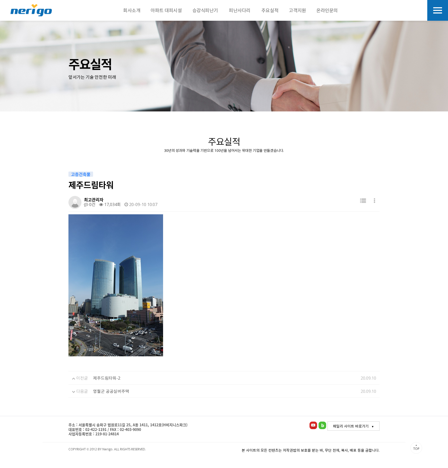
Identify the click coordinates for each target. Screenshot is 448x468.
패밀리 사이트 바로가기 (351, 426)
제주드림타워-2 (106, 378)
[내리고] (31, 10)
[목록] (363, 200)
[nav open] (437, 10)
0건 (91, 204)
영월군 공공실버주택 (111, 391)
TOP (416, 447)
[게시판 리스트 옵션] (374, 200)
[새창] (313, 425)
